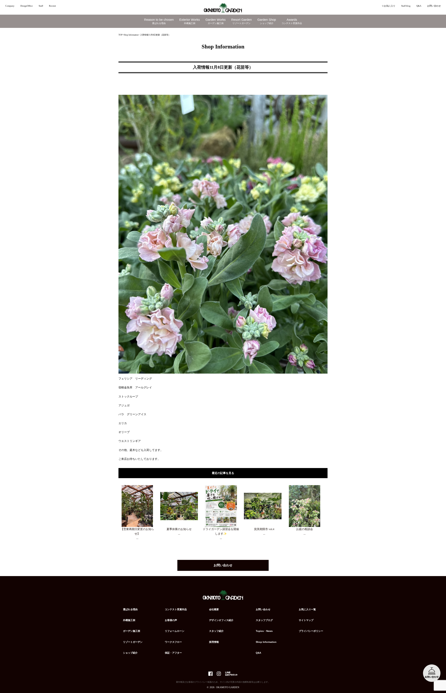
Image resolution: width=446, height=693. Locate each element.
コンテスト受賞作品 (176, 609)
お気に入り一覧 (307, 609)
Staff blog (405, 6)
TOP (120, 35)
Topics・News (264, 631)
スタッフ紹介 (216, 631)
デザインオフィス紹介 (221, 620)
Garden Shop (266, 21)
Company (9, 6)
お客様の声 (171, 620)
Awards (292, 21)
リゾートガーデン (133, 642)
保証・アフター (173, 652)
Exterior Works (189, 21)
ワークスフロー (173, 642)
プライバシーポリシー (311, 631)
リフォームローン (174, 631)
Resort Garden (241, 21)
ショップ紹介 (130, 652)
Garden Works (215, 21)
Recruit (52, 6)
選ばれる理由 (130, 609)
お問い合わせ (434, 6)
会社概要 (214, 609)
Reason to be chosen (159, 21)
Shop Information (131, 35)
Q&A (418, 6)
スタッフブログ (264, 620)
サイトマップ (306, 620)
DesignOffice (26, 6)
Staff (41, 6)
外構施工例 (129, 620)
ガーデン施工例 (131, 631)
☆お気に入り (388, 6)
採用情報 (214, 642)
